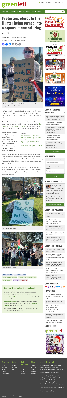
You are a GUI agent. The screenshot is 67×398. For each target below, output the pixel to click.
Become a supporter (10, 301)
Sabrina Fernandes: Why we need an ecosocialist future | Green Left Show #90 (54, 239)
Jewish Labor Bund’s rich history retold (53, 321)
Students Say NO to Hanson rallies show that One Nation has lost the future (54, 270)
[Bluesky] (10, 44)
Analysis (4, 367)
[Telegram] (57, 287)
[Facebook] (6, 44)
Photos (14, 365)
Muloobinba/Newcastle (18, 37)
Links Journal (34, 365)
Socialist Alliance (7, 280)
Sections (5, 11)
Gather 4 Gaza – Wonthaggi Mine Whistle (54, 123)
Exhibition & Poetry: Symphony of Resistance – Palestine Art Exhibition (55, 129)
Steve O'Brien (23, 280)
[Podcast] (48, 287)
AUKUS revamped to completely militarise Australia (31, 142)
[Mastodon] (3, 44)
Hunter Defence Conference (10, 277)
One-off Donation (14, 297)
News (24, 40)
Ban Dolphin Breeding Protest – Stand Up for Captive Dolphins (55, 118)
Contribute (24, 370)
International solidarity (20, 274)
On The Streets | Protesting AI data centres (55, 233)
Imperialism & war (7, 274)
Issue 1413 (18, 40)
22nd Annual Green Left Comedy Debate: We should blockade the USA (54, 144)
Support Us (14, 11)
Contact (23, 372)
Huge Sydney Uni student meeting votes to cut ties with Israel (31, 146)
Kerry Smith (6, 37)
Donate (57, 2)
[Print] (13, 44)
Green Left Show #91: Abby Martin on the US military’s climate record (54, 316)
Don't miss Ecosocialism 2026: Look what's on (55, 250)
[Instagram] (54, 287)
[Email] (16, 44)
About (23, 368)
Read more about (48, 391)
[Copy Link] (19, 44)
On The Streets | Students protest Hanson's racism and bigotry (54, 215)
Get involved (36, 11)
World (3, 369)
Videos (14, 369)
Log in (63, 2)
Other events (55, 151)
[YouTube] (46, 287)
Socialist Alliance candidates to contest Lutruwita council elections (54, 309)
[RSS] (64, 287)
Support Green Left (53, 181)
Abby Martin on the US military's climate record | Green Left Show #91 (53, 221)
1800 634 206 (18, 308)
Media (21, 11)
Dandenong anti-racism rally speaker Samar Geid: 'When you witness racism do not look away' (55, 256)
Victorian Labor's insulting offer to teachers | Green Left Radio (54, 228)
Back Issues (5, 373)
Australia (15, 280)
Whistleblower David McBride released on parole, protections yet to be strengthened (55, 302)
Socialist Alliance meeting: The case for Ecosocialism (54, 136)
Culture (4, 371)
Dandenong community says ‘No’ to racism (54, 295)
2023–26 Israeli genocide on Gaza (27, 277)
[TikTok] (52, 287)
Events (27, 11)
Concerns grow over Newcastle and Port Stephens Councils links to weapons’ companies (31, 137)
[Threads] (62, 287)
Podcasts (14, 367)
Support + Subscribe (47, 2)
